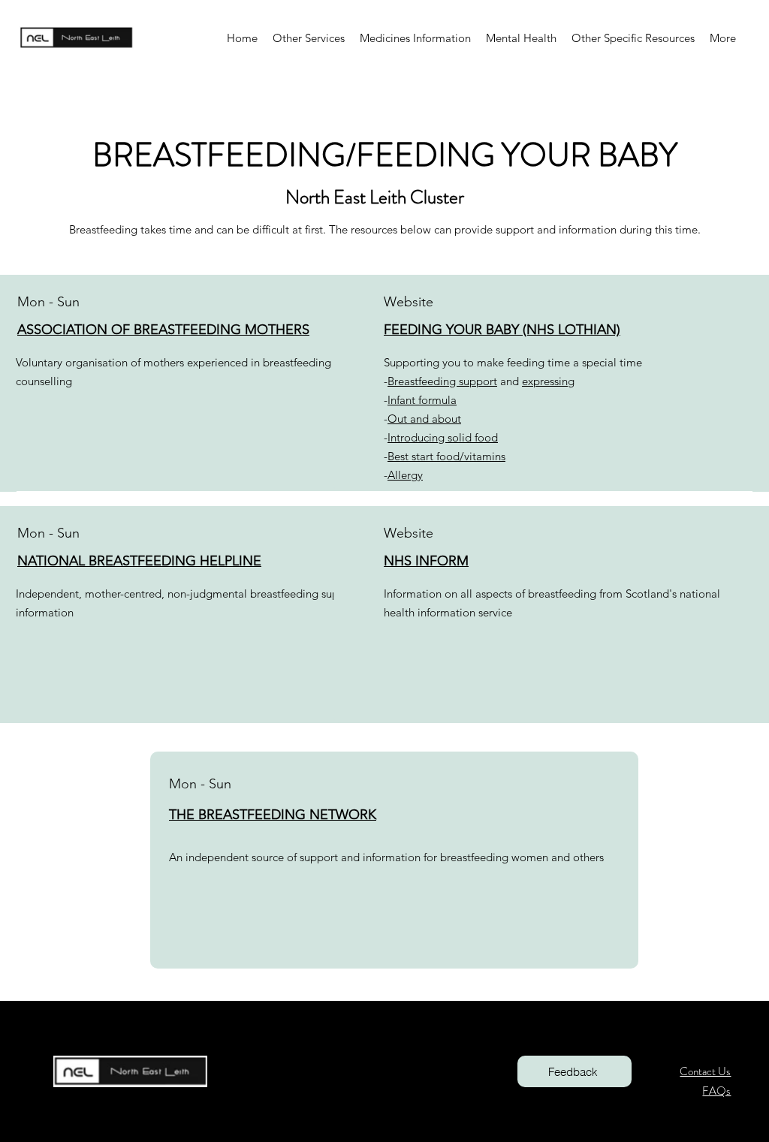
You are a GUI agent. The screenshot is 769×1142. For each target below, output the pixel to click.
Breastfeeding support (442, 381)
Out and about (424, 418)
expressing (548, 381)
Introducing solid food (443, 437)
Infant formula (422, 400)
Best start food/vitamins (446, 456)
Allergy (405, 475)
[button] (308, 38)
